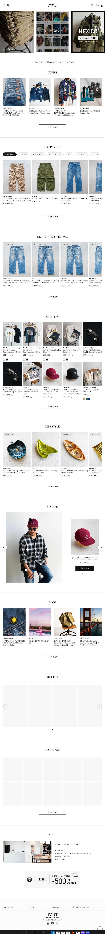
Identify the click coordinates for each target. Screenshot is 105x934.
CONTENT (55, 907)
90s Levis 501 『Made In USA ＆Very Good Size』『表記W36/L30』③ (74, 282)
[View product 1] (30, 520)
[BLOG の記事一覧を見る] (52, 656)
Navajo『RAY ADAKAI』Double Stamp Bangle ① (92, 351)
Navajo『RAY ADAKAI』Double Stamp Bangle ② (12, 391)
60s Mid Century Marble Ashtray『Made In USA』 (44, 472)
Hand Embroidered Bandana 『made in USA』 (30, 392)
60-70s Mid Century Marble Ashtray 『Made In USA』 (74, 472)
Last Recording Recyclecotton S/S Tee (11, 351)
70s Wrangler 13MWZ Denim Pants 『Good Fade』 (74, 199)
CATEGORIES (8, 907)
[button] (3, 5)
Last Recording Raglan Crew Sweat (52, 351)
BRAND (32, 907)
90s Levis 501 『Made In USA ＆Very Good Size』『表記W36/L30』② (45, 282)
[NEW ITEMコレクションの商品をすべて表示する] (52, 406)
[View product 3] (26, 570)
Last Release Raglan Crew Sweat (70, 351)
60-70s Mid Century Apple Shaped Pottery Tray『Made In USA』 (16, 472)
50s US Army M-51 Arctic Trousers (45, 198)
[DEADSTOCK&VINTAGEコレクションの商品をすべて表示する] (52, 296)
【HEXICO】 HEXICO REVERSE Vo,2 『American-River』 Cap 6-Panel (84, 559)
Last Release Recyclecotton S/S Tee (31, 351)
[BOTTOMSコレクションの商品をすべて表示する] (52, 216)
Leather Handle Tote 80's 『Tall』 (91, 391)
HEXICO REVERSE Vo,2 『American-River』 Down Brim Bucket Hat (72, 392)
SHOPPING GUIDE (82, 907)
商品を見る (85, 568)
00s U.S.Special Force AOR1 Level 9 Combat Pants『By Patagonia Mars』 (17, 199)
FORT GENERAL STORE (32, 932)
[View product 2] (27, 549)
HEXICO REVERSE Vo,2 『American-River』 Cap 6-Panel (51, 392)
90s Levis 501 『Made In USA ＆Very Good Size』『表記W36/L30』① (16, 282)
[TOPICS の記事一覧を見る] (52, 126)
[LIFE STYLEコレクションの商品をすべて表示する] (52, 486)
